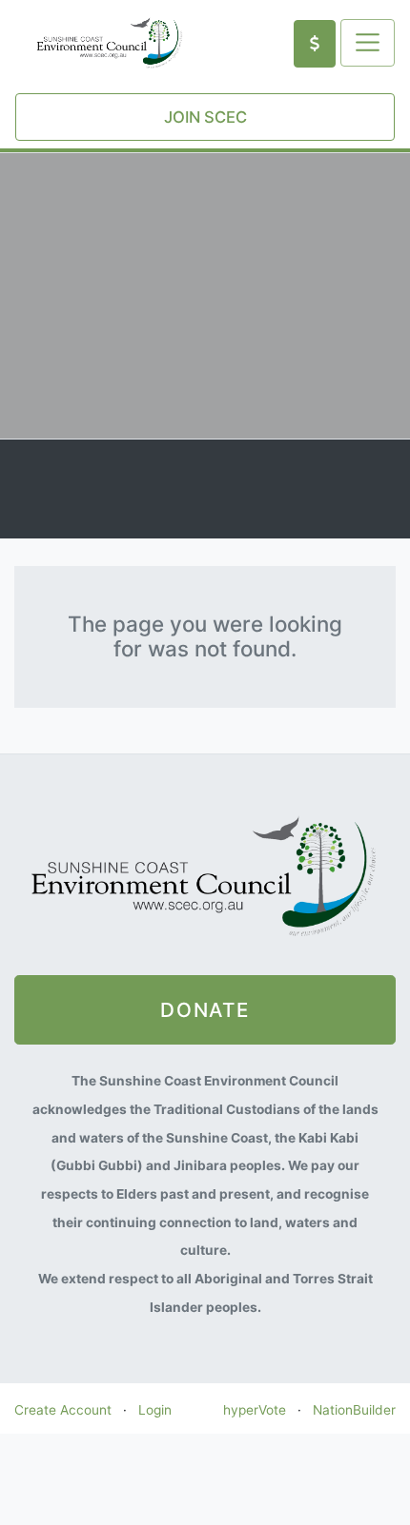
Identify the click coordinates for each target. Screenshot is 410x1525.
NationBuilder (354, 1409)
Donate (205, 1010)
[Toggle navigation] (367, 43)
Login (155, 1409)
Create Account (63, 1409)
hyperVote (254, 1409)
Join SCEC (205, 117)
